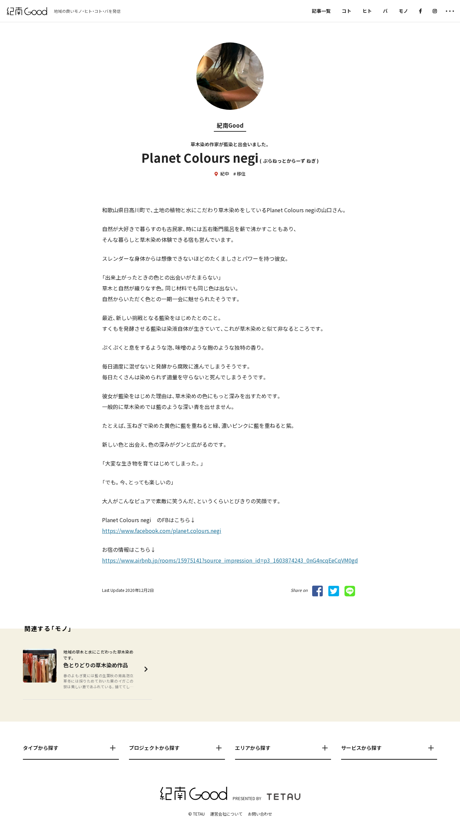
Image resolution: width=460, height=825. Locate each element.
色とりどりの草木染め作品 (95, 665)
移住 (241, 173)
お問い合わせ (260, 814)
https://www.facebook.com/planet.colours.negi (161, 531)
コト (346, 10)
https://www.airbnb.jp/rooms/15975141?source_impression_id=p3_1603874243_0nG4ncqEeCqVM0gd (230, 560)
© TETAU (196, 814)
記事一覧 (321, 10)
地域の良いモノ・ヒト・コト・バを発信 (87, 11)
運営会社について (226, 814)
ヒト (367, 10)
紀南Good (230, 125)
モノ (403, 10)
